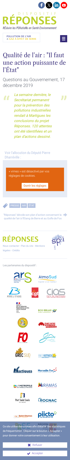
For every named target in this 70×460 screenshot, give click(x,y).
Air (24, 205)
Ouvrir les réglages (35, 185)
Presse (14, 205)
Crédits (16, 250)
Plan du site (27, 245)
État (31, 205)
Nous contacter (11, 245)
